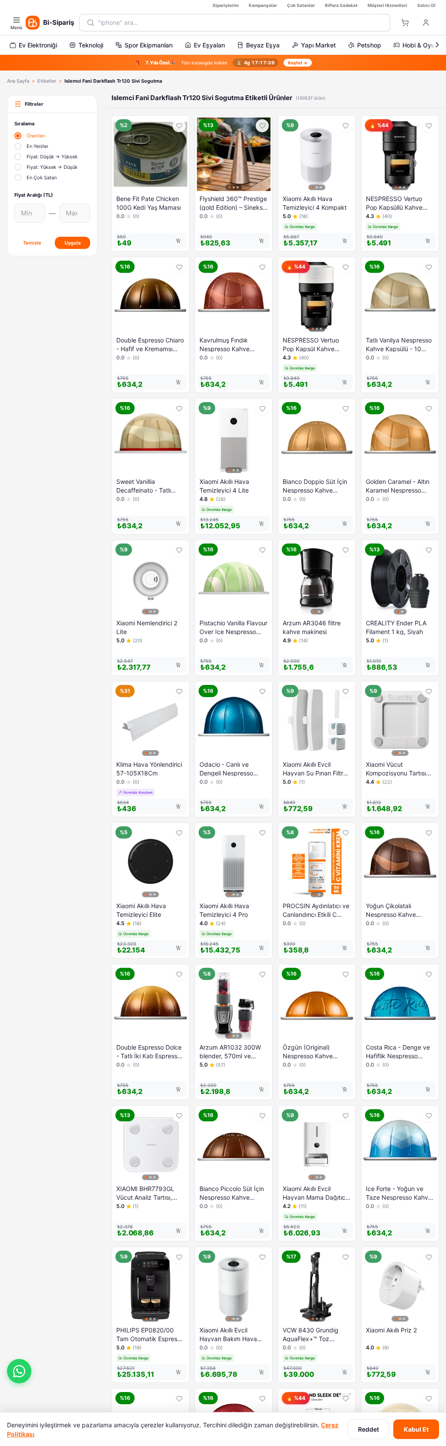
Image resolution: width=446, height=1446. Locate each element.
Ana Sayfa (18, 81)
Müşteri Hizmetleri (387, 5)
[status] (223, 62)
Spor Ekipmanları (148, 45)
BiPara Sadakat (341, 5)
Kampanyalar (263, 5)
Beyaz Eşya (263, 45)
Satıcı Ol (426, 5)
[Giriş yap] (426, 22)
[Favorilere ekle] (179, 125)
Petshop (369, 45)
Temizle (32, 243)
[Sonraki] (437, 44)
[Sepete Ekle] (178, 240)
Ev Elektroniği (38, 45)
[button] (19, 1371)
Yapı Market (318, 45)
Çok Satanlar (301, 5)
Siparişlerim (226, 5)
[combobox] (240, 22)
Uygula (72, 243)
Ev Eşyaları (209, 45)
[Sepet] (405, 22)
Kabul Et (416, 1429)
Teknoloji (90, 45)
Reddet (368, 1429)
